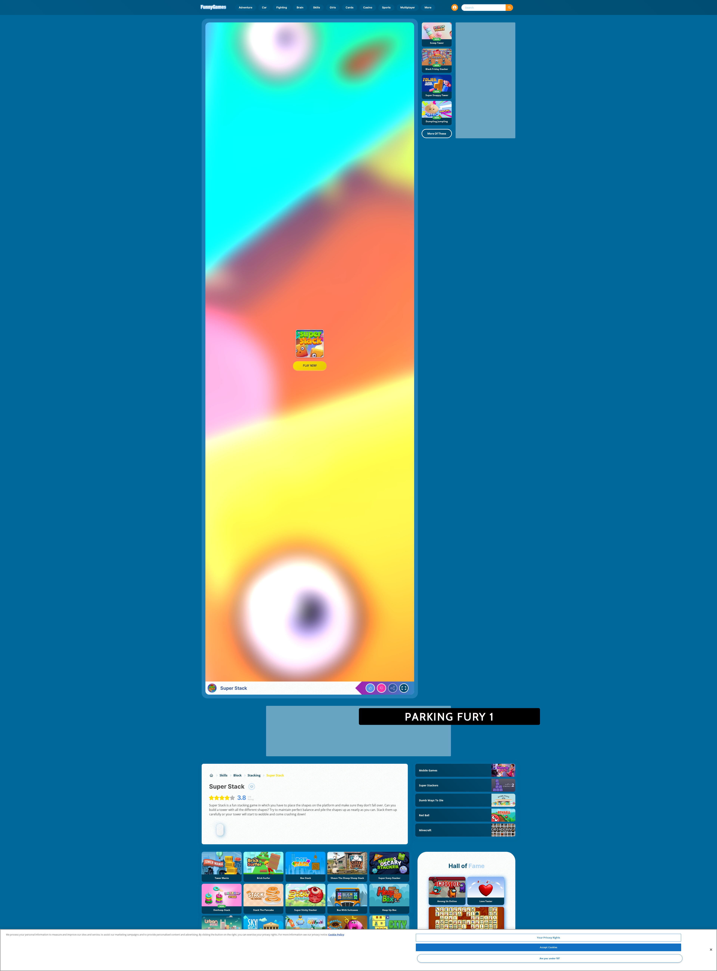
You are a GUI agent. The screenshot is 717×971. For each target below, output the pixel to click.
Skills (316, 7)
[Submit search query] (509, 7)
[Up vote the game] (370, 688)
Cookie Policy (336, 934)
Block (237, 775)
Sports (386, 7)
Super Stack (275, 775)
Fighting (281, 7)
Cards (349, 7)
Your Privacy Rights (548, 937)
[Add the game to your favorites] (251, 786)
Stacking (254, 775)
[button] (454, 7)
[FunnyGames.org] (211, 775)
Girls (333, 7)
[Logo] (213, 7)
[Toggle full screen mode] (404, 688)
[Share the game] (392, 688)
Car (264, 7)
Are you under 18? (550, 958)
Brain (300, 7)
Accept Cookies (548, 947)
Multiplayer (407, 7)
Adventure (245, 7)
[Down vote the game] (381, 688)
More (428, 7)
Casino (367, 7)
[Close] (711, 950)
